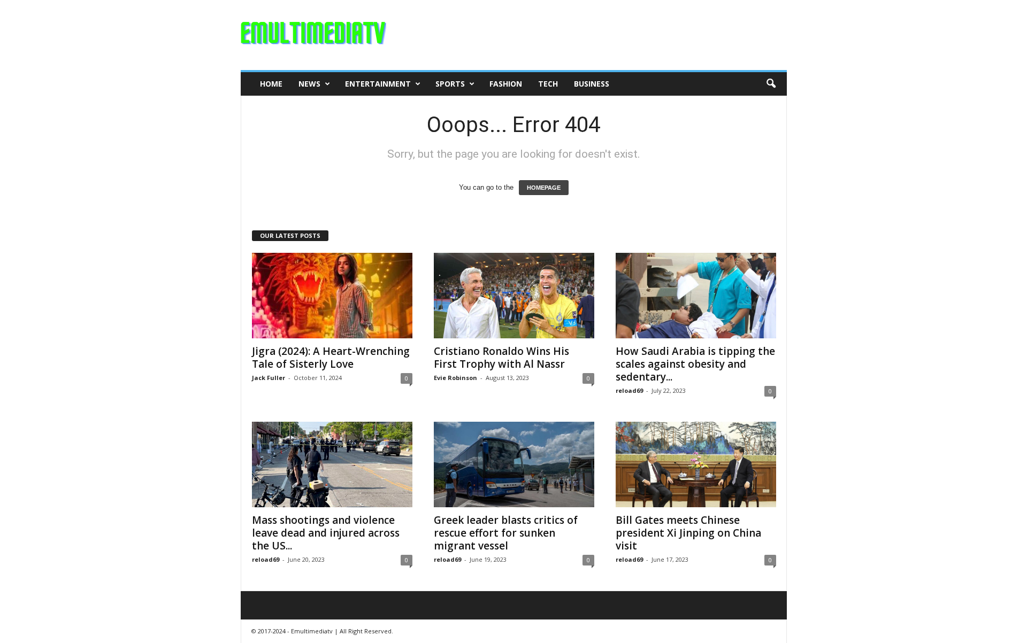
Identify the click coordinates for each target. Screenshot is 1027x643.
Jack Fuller (268, 378)
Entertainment (378, 84)
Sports (450, 84)
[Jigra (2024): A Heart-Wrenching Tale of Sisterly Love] (332, 295)
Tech (548, 84)
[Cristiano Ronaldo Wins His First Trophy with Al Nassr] (514, 295)
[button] (771, 84)
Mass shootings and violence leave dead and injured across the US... (326, 533)
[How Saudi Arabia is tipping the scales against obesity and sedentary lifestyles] (696, 295)
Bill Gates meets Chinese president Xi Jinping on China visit (688, 533)
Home (271, 84)
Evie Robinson (455, 378)
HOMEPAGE (544, 187)
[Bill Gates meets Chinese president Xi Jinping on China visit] (696, 464)
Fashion (505, 84)
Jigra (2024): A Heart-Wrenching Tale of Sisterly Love (331, 357)
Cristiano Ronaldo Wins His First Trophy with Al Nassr (501, 357)
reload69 (629, 390)
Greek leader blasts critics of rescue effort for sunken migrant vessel (506, 533)
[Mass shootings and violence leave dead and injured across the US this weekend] (332, 464)
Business (591, 84)
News (309, 84)
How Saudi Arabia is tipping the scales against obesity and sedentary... (695, 364)
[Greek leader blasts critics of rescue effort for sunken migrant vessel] (514, 464)
